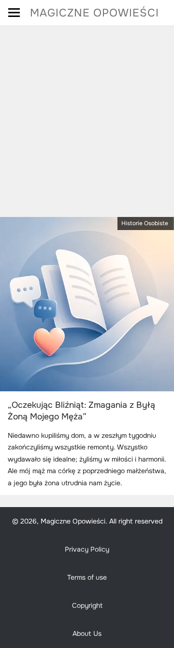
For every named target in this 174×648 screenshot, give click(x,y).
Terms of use (87, 577)
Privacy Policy (87, 549)
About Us (87, 633)
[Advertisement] (87, 118)
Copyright (87, 605)
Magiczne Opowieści (94, 13)
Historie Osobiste (144, 223)
